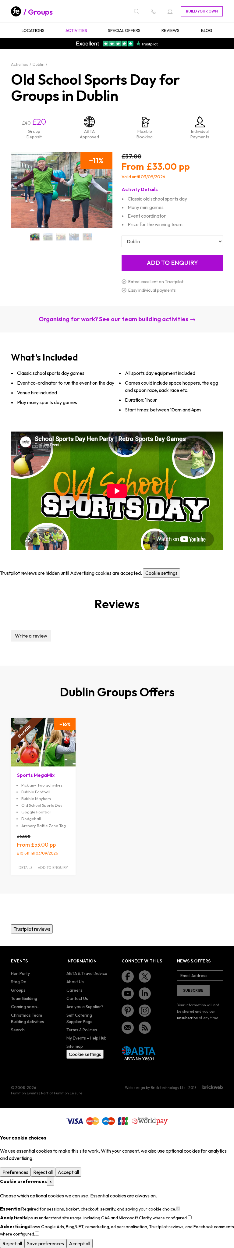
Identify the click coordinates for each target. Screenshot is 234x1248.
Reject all (43, 1172)
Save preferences (45, 1243)
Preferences (15, 1172)
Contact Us (77, 998)
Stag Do (19, 981)
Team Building (24, 998)
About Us (75, 981)
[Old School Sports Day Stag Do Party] (87, 237)
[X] (144, 976)
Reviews (170, 30)
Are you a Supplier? (84, 1006)
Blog (206, 30)
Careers (74, 990)
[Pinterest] (127, 1010)
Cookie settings (161, 573)
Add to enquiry (53, 867)
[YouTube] (127, 993)
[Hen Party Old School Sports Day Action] (48, 237)
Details (25, 867)
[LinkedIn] (144, 993)
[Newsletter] (127, 1028)
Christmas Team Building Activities (27, 1018)
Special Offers (124, 30)
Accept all (68, 1172)
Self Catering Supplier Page (79, 1018)
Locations (33, 30)
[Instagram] (144, 1010)
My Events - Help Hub (86, 1038)
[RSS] (144, 1028)
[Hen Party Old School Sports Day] (34, 237)
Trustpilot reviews (31, 929)
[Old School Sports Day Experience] (74, 237)
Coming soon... (25, 1006)
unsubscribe (187, 1017)
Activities (76, 30)
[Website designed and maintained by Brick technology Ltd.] (212, 1087)
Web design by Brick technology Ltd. (155, 1087)
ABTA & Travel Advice (86, 973)
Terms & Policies (81, 1030)
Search (18, 1030)
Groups (40, 11)
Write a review (31, 636)
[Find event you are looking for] (136, 11)
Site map (74, 1046)
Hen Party (20, 973)
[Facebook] (127, 976)
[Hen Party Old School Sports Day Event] (61, 237)
